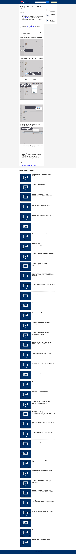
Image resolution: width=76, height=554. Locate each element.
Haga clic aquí (26, 17)
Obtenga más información (30, 26)
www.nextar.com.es (40, 551)
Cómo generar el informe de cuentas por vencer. (29, 165)
